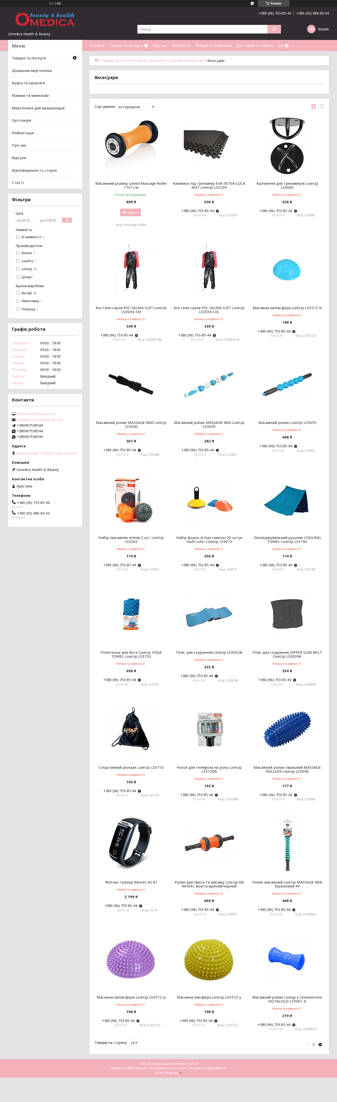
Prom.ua (192, 1064)
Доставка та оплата (254, 45)
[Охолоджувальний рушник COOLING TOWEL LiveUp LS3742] (287, 500)
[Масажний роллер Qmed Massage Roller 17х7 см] (131, 145)
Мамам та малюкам (30, 95)
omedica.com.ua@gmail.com (40, 419)
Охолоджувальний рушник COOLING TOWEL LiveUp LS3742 (287, 539)
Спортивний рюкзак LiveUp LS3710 (131, 767)
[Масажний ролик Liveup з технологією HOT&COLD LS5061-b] (287, 959)
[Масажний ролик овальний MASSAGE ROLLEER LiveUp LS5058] (287, 729)
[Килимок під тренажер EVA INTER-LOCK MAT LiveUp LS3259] (209, 145)
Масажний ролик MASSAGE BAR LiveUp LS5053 (209, 424)
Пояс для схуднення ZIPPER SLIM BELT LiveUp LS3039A (287, 654)
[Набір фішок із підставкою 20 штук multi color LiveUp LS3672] (209, 500)
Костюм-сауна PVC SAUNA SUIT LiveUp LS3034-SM (131, 310)
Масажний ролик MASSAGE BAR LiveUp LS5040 (131, 424)
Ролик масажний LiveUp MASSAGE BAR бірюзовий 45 (287, 884)
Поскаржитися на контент (167, 1068)
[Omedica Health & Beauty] (45, 19)
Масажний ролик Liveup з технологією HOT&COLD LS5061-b (287, 999)
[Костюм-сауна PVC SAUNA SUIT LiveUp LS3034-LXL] (209, 270)
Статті (18, 182)
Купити (133, 212)
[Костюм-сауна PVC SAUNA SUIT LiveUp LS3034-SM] (131, 270)
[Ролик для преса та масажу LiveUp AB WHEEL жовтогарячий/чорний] (209, 844)
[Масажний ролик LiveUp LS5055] (287, 385)
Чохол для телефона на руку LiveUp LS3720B (209, 769)
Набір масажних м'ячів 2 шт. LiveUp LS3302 (131, 539)
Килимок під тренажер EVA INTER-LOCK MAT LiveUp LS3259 (209, 185)
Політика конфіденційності (208, 1068)
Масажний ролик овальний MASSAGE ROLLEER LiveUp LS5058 (287, 769)
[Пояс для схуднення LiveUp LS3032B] (209, 614)
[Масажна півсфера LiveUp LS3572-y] (209, 959)
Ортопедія (21, 120)
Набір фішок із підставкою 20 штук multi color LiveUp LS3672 (209, 539)
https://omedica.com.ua (36, 414)
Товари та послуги (126, 45)
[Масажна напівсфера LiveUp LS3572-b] (287, 270)
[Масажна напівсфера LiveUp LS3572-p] (131, 959)
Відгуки (19, 157)
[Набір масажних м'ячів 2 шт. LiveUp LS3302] (131, 500)
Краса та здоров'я (28, 82)
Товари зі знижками (213, 45)
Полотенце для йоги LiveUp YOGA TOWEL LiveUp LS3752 (131, 654)
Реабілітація (23, 132)
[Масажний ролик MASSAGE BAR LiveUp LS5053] (209, 385)
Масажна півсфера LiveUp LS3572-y (209, 997)
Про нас (160, 45)
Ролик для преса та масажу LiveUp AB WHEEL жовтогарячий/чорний (209, 884)
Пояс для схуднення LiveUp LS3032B (209, 652)
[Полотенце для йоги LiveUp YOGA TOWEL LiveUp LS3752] (131, 614)
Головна (97, 45)
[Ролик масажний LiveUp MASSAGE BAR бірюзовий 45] (287, 844)
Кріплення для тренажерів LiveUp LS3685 (287, 185)
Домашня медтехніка (32, 70)
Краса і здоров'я (150, 60)
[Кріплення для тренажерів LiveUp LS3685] (287, 145)
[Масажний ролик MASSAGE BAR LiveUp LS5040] (131, 385)
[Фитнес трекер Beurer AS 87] (131, 844)
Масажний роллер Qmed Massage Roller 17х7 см (131, 185)
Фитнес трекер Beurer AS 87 (131, 882)
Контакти (181, 45)
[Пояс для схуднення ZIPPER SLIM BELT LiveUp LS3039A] (287, 614)
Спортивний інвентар (186, 60)
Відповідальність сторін (34, 170)
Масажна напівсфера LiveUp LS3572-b (287, 308)
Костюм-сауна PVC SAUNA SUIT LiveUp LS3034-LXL (209, 310)
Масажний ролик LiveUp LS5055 (287, 422)
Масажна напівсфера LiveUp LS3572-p (131, 997)
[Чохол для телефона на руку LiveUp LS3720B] (209, 729)
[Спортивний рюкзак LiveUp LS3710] (131, 729)
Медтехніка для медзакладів (38, 107)
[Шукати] (274, 29)
